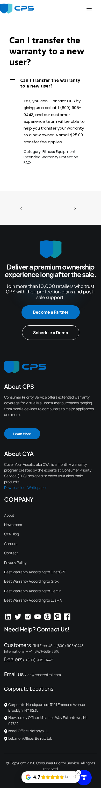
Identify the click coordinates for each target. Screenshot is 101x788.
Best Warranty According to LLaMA (33, 600)
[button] (89, 8)
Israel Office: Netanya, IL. (28, 730)
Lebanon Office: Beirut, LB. (30, 738)
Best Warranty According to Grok (31, 581)
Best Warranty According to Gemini (33, 590)
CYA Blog (11, 533)
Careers (10, 543)
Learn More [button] (22, 433)
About (9, 515)
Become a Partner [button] (50, 312)
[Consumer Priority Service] (17, 8)
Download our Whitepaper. (26, 487)
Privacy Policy (15, 562)
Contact (11, 552)
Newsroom (13, 524)
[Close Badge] (78, 772)
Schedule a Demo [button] (50, 332)
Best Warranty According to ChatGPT (35, 571)
